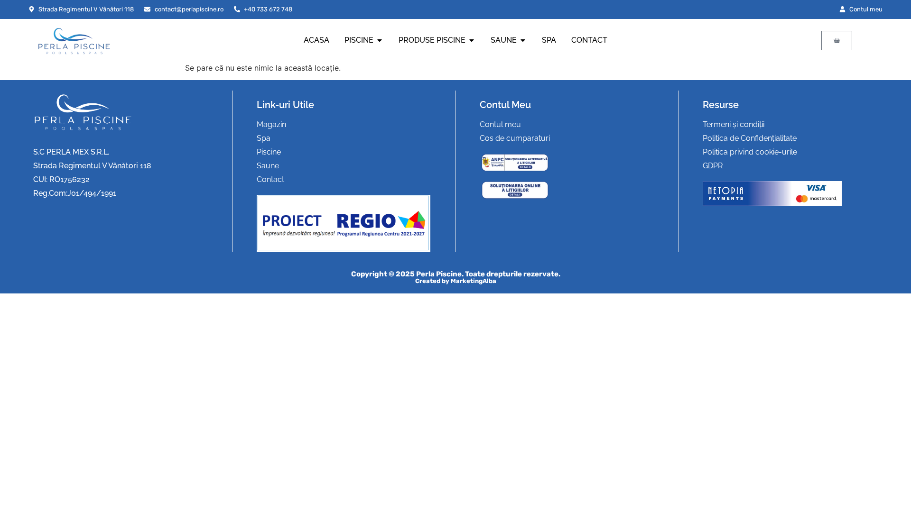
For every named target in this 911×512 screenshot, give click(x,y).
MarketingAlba (473, 280)
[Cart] (836, 40)
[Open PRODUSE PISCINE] (471, 40)
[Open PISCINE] (379, 40)
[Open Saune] (523, 40)
